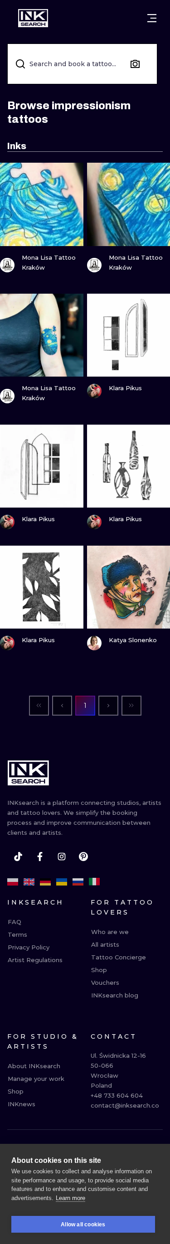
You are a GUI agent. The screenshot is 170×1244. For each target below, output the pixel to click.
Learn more (70, 1198)
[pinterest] (83, 856)
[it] (94, 882)
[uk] (61, 882)
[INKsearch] (33, 18)
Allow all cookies (83, 1224)
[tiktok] (18, 856)
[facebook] (40, 856)
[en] (29, 882)
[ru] (78, 882)
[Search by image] (135, 63)
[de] (45, 882)
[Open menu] (152, 18)
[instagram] (62, 856)
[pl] (12, 882)
